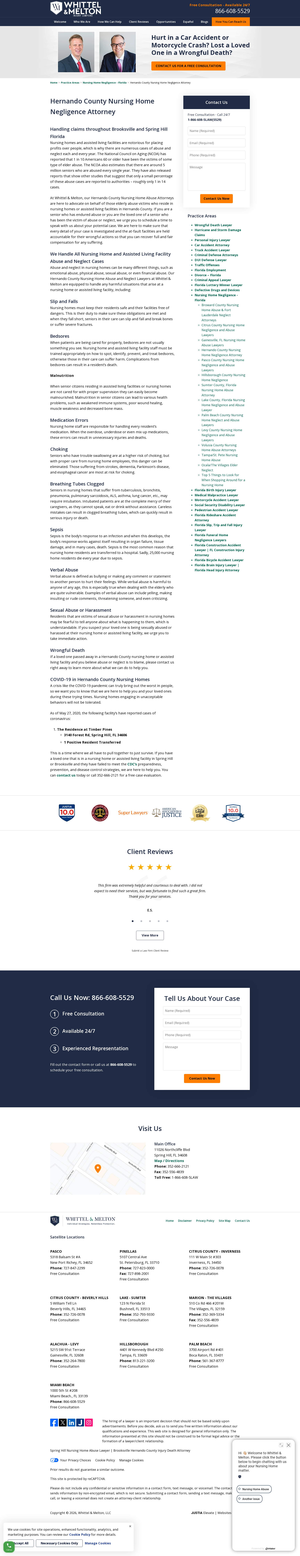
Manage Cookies (131, 1460)
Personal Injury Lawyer (212, 240)
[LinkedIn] (71, 1422)
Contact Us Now (216, 198)
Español (188, 22)
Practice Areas (70, 82)
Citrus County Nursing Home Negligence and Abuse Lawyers (223, 330)
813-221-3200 (143, 1360)
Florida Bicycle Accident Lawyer (219, 560)
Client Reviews (139, 22)
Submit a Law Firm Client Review (150, 950)
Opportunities (166, 22)
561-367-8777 (213, 1360)
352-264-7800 (74, 1360)
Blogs (204, 22)
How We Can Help (110, 22)
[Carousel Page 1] (132, 921)
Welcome (60, 22)
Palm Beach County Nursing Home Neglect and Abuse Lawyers (222, 420)
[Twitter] (63, 1422)
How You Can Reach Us (231, 22)
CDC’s (132, 764)
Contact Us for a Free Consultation (188, 66)
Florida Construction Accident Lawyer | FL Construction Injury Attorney (219, 550)
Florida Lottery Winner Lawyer (219, 285)
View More (150, 935)
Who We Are (82, 22)
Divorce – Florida (208, 275)
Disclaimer (185, 1221)
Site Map (225, 1221)
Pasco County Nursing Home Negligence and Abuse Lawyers (223, 365)
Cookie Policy (105, 1460)
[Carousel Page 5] (167, 921)
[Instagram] (89, 1422)
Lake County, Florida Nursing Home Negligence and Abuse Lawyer (223, 405)
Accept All (20, 1543)
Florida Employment (210, 270)
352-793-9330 (143, 1314)
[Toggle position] (281, 1445)
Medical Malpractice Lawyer (216, 495)
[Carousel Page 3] (150, 921)
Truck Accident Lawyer (212, 250)
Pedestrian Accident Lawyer (216, 510)
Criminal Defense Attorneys (216, 255)
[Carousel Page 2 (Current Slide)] (141, 921)
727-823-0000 (143, 1268)
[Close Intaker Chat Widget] (288, 1445)
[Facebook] (54, 1422)
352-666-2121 (178, 1166)
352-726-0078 (213, 1268)
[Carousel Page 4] (158, 921)
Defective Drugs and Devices (217, 290)
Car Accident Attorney (212, 245)
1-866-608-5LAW (185, 1177)
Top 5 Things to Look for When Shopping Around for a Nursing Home (223, 480)
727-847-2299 (74, 1268)
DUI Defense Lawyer (211, 260)
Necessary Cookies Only (59, 1543)
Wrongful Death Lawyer (213, 225)
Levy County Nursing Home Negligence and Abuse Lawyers (222, 435)
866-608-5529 (232, 11)
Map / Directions (169, 1160)
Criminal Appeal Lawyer (213, 280)
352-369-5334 (213, 1314)
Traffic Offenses (207, 265)
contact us (66, 775)
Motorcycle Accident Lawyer (217, 500)
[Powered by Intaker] (270, 1549)
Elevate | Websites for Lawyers (220, 1513)
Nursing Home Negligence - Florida (105, 82)
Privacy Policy (205, 1221)
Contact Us (242, 1221)
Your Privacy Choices (75, 1460)
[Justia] (80, 1422)
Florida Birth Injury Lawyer (215, 490)
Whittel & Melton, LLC (94, 1513)
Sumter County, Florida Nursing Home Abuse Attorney (219, 390)
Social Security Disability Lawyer (220, 505)
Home (53, 82)
